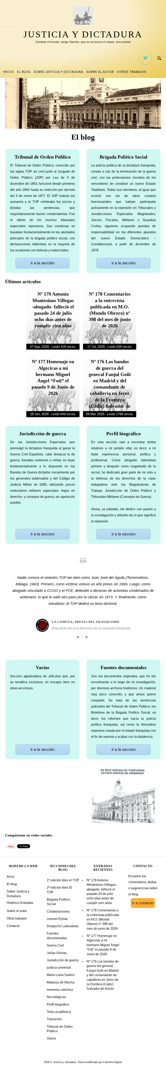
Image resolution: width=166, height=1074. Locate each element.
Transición (54, 1019)
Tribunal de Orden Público (60, 1029)
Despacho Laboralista (62, 926)
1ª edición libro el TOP (63, 880)
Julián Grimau (57, 953)
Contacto (13, 926)
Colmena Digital (112, 1062)
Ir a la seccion (43, 534)
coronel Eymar (57, 919)
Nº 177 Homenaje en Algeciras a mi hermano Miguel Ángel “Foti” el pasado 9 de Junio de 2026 (103, 945)
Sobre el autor (100, 71)
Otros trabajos (131, 71)
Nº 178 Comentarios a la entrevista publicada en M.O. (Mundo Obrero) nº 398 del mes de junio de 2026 (103, 919)
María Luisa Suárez (61, 975)
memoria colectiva (60, 989)
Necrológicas (56, 997)
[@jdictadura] (145, 58)
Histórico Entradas (20, 902)
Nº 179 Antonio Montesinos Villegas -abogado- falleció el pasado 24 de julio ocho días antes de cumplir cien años (102, 891)
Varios (51, 1038)
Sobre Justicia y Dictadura (58, 71)
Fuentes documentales (57, 936)
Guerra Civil (55, 945)
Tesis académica (59, 1011)
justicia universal (59, 967)
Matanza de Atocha (60, 982)
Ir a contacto (143, 903)
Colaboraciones (58, 911)
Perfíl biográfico (58, 1004)
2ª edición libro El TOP (59, 890)
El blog (24, 71)
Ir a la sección (43, 263)
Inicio (8, 71)
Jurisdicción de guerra (63, 960)
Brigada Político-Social (59, 902)
